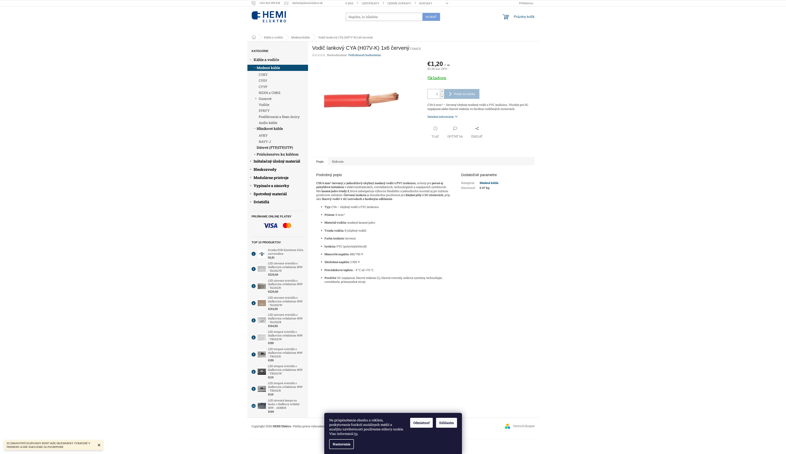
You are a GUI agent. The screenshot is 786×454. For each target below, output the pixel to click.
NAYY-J (265, 141)
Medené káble (268, 67)
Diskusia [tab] (338, 161)
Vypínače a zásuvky (271, 185)
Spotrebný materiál (270, 193)
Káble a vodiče (266, 59)
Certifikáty (370, 3)
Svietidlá (261, 201)
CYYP (263, 86)
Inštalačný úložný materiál (277, 161)
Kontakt (425, 3)
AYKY (263, 135)
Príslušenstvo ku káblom (278, 154)
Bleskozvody (265, 169)
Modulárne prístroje (271, 177)
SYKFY (264, 110)
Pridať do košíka (464, 94)
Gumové (265, 98)
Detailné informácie (440, 117)
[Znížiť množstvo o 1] (442, 96)
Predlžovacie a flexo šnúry (279, 116)
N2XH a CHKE (269, 92)
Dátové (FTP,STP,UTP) (275, 147)
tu (356, 433)
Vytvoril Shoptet (524, 426)
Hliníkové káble (270, 128)
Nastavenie (341, 444)
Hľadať (431, 16)
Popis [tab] (320, 161)
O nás (349, 3)
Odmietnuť (421, 422)
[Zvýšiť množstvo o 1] (442, 91)
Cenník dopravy (399, 3)
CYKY (263, 74)
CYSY (263, 80)
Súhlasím (446, 422)
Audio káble (268, 122)
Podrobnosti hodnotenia (364, 55)
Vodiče (264, 104)
